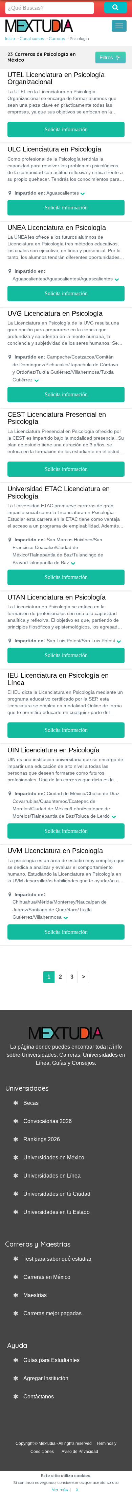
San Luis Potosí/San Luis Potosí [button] (65, 640)
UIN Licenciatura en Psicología (53, 750)
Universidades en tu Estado (56, 1212)
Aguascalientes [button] (47, 193)
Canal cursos (32, 38)
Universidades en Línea (52, 1176)
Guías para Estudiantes (51, 1360)
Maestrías (35, 1295)
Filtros (107, 57)
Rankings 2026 (41, 1139)
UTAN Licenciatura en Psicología (56, 597)
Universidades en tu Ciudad (56, 1194)
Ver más (60, 1489)
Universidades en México (53, 1157)
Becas (31, 1103)
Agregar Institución (45, 1378)
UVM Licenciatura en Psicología (55, 850)
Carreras (57, 38)
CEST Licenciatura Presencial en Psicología (56, 418)
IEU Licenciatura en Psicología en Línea (58, 679)
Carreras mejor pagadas (52, 1313)
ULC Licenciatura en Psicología (54, 149)
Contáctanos (38, 1396)
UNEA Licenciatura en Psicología (56, 227)
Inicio (10, 38)
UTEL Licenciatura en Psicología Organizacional (56, 78)
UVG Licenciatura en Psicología (55, 313)
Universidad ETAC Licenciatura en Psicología (58, 492)
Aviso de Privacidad (80, 1451)
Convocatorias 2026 (47, 1121)
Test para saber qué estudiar (57, 1259)
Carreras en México (46, 1277)
